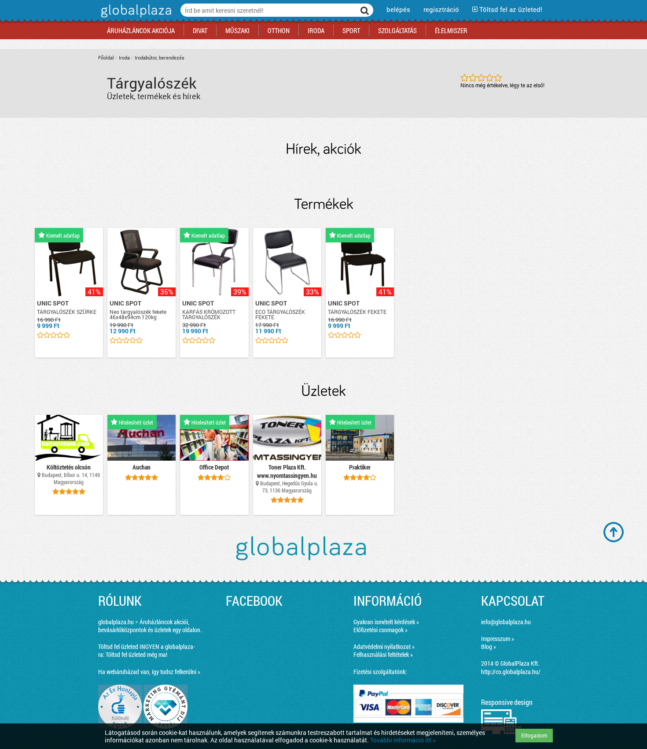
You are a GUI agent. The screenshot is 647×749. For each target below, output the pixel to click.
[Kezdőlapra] (135, 17)
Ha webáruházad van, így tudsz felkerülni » (149, 671)
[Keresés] (365, 10)
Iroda (124, 57)
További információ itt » (403, 740)
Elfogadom (534, 735)
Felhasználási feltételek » (383, 654)
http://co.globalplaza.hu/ (510, 671)
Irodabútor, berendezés (159, 57)
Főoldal (106, 57)
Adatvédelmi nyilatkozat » (384, 646)
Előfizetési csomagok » (380, 630)
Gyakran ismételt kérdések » (386, 622)
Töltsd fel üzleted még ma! (136, 654)
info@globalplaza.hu (506, 622)
